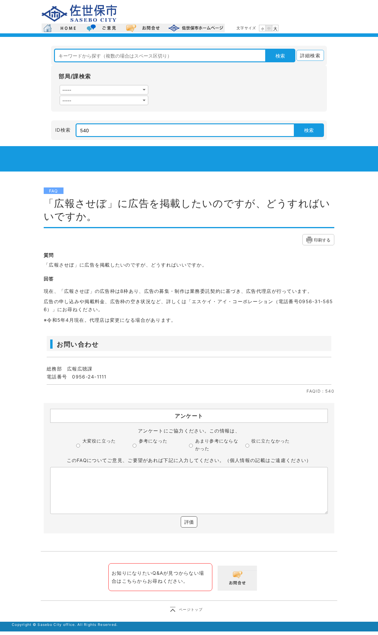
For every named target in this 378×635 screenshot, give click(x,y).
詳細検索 (308, 55)
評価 (189, 522)
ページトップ (191, 609)
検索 (280, 56)
